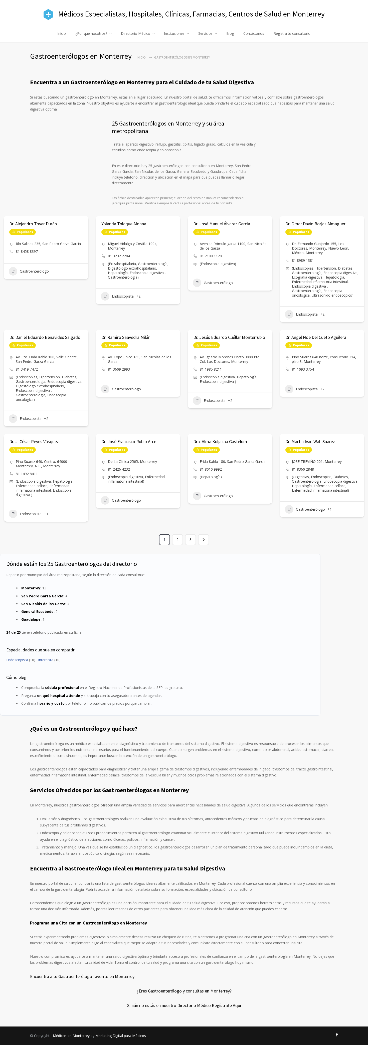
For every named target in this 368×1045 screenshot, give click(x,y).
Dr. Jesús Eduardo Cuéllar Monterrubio (229, 337)
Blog (230, 33)
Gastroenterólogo (34, 271)
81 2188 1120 (211, 256)
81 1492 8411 (27, 473)
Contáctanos (253, 33)
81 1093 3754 (303, 369)
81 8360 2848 (303, 469)
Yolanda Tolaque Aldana (123, 224)
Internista (45, 659)
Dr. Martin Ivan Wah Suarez (310, 441)
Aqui (237, 1005)
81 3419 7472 (27, 369)
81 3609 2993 (119, 369)
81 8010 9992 (211, 469)
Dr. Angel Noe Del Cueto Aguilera (315, 337)
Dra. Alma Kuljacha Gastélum (220, 441)
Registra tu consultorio (292, 33)
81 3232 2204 (119, 256)
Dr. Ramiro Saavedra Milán (125, 337)
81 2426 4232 (119, 469)
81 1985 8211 (211, 369)
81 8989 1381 (303, 260)
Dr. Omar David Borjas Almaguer (315, 224)
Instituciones (174, 33)
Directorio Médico (135, 33)
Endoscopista (123, 296)
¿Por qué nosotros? (91, 33)
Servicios (205, 33)
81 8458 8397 (27, 251)
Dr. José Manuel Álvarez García (221, 224)
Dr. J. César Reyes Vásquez (34, 441)
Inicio (61, 33)
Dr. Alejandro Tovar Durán (33, 224)
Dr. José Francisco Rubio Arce (128, 441)
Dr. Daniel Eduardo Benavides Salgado (44, 337)
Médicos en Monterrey (71, 1035)
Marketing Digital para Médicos (120, 1035)
